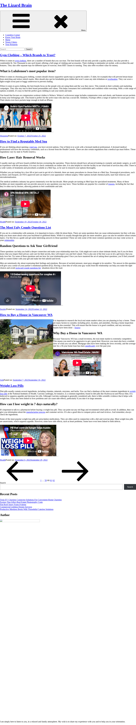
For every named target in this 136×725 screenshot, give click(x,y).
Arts (2, 380)
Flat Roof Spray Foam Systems (13, 504)
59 (46, 480)
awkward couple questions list (28, 268)
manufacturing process (35, 412)
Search (3, 483)
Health (3, 222)
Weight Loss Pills (12, 385)
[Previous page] (20, 480)
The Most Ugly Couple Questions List (25, 227)
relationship (9, 240)
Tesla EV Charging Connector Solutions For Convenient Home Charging (31, 500)
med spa (33, 147)
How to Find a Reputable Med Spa (23, 141)
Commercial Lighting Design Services (16, 507)
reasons (111, 184)
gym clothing (20, 61)
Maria (7, 40)
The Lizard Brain (16, 5)
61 (51, 480)
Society (3, 309)
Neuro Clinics (11, 42)
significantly (90, 346)
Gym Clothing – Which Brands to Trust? (27, 55)
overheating (112, 79)
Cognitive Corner (12, 35)
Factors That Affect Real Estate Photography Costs (21, 502)
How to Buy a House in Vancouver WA (26, 315)
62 (54, 480)
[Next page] (75, 480)
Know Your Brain (12, 37)
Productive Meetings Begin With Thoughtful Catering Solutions (26, 509)
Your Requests (11, 44)
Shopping (4, 136)
